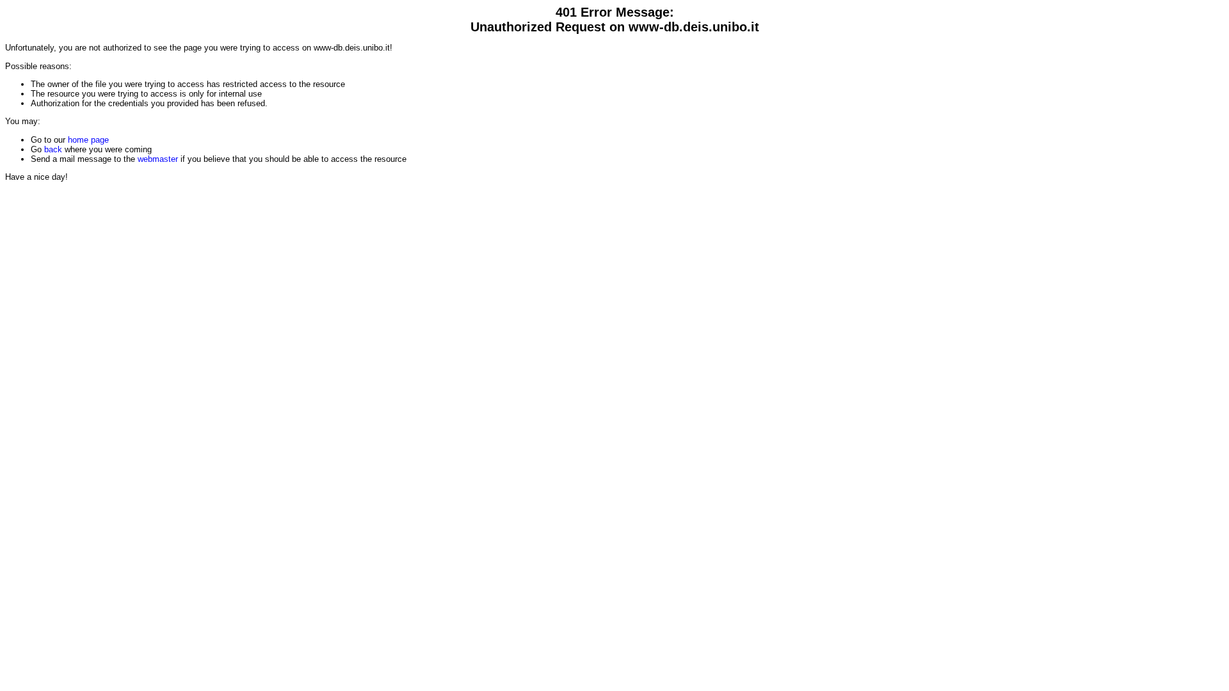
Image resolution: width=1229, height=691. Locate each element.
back (53, 149)
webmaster (158, 159)
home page (88, 140)
